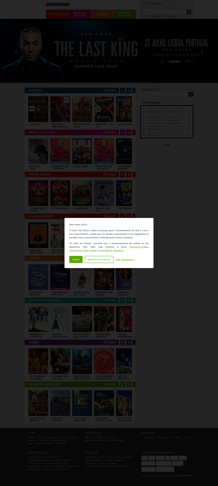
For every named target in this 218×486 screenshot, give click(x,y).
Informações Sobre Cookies (82, 250)
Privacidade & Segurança (111, 250)
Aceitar (76, 259)
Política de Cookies (138, 246)
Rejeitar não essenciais (99, 259)
